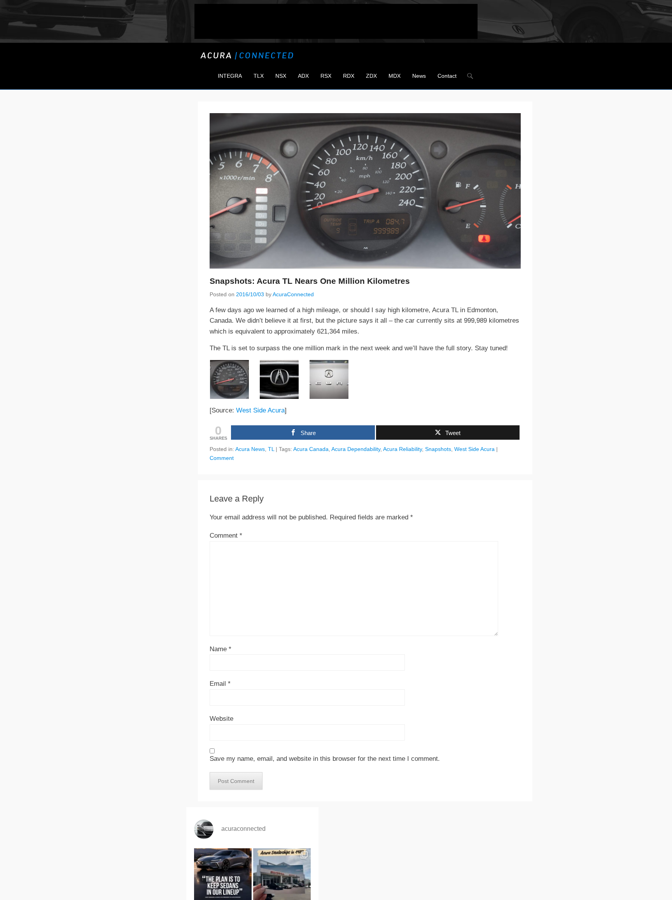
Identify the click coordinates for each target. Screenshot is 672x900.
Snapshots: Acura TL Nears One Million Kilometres (310, 280)
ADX (303, 76)
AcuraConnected (293, 294)
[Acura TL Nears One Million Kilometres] (234, 379)
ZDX (371, 76)
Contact (447, 76)
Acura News (250, 449)
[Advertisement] (336, 21)
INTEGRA (230, 76)
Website (221, 718)
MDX (394, 76)
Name (220, 649)
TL (271, 449)
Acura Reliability (402, 449)
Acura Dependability (355, 449)
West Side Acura (260, 410)
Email (220, 683)
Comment (222, 458)
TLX (259, 76)
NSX (280, 76)
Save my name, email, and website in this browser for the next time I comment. (325, 758)
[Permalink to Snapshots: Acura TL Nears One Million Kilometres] (365, 191)
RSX (325, 76)
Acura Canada (311, 449)
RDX (348, 76)
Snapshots (438, 449)
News (419, 76)
